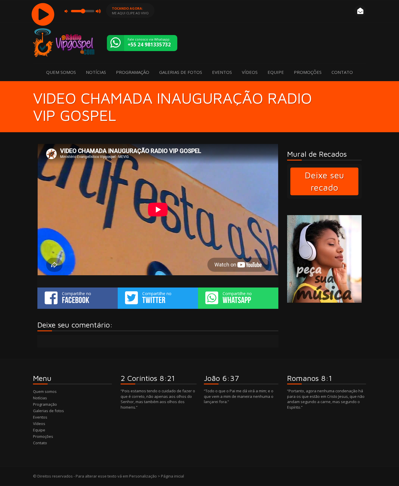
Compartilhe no (76, 298)
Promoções (308, 72)
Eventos (222, 72)
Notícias (96, 72)
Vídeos (250, 72)
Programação (132, 72)
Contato (342, 72)
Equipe (276, 72)
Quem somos (61, 72)
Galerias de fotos (180, 72)
